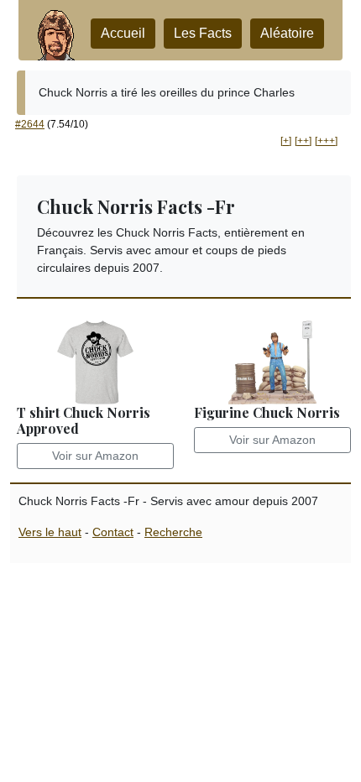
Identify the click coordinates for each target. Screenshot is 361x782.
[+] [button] (285, 141)
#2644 (29, 124)
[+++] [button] (326, 141)
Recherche (173, 532)
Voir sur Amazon (95, 455)
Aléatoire (287, 33)
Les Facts (203, 33)
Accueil (123, 33)
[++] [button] (303, 141)
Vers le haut (49, 532)
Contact (112, 532)
